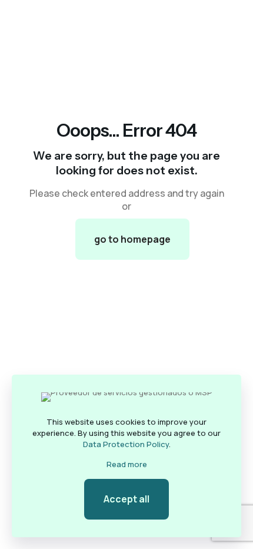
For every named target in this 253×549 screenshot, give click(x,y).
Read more (126, 464)
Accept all (126, 498)
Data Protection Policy (126, 444)
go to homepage (132, 239)
